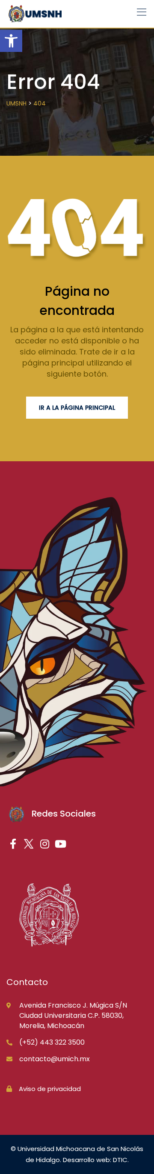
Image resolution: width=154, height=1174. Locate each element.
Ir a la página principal (77, 407)
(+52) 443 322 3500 (52, 1042)
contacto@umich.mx (54, 1059)
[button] (11, 41)
